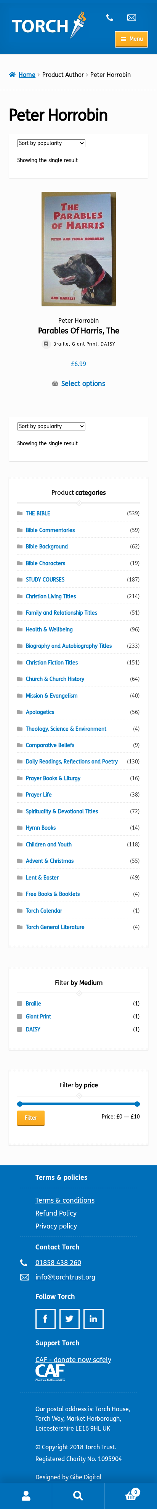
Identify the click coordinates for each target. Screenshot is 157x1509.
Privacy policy (56, 1226)
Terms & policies (61, 1177)
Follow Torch (55, 1296)
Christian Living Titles (51, 596)
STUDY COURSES (45, 580)
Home (27, 74)
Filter (31, 1118)
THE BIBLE (38, 513)
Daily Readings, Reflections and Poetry (72, 761)
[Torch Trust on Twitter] (69, 1319)
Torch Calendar (44, 911)
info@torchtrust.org (135, 17)
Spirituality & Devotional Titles (62, 811)
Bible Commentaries (50, 530)
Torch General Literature (55, 927)
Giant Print (38, 1016)
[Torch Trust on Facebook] (45, 1319)
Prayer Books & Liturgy (53, 778)
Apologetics (40, 712)
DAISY (33, 1029)
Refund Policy (56, 1213)
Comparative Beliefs (50, 745)
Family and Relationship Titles (61, 613)
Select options (83, 384)
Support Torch (57, 1343)
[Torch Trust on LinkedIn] (93, 1319)
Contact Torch (57, 1247)
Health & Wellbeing (49, 629)
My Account (26, 1496)
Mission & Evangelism (52, 696)
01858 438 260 (114, 17)
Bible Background (47, 546)
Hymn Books (41, 828)
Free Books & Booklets (53, 894)
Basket (121, 1489)
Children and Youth (49, 844)
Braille (33, 1004)
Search (78, 1496)
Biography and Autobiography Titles (69, 646)
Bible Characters (45, 563)
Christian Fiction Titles (52, 663)
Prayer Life (39, 795)
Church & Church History (55, 679)
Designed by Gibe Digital (68, 1477)
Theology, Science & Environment (66, 729)
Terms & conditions (65, 1200)
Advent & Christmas (50, 861)
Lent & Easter (42, 878)
